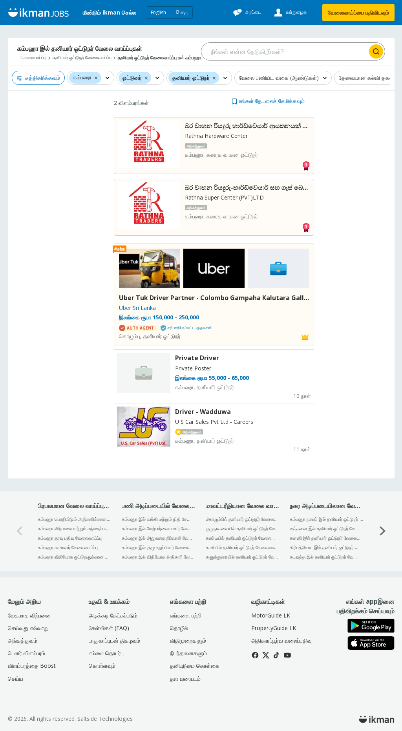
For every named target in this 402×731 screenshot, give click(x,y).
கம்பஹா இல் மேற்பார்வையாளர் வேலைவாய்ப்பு (158, 528)
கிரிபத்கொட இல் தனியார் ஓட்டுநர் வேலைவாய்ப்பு (326, 547)
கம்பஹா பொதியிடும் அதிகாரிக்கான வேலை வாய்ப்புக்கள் (74, 519)
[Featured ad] (305, 336)
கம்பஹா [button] (82, 77)
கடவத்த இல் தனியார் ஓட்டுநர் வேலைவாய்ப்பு (326, 556)
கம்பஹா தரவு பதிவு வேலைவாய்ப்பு (70, 538)
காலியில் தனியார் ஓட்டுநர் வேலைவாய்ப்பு (242, 547)
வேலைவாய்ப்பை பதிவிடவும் (358, 12)
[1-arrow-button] (383, 530)
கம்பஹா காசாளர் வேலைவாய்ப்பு (68, 547)
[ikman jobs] (38, 12)
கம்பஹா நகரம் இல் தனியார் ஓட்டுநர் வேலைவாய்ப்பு (326, 519)
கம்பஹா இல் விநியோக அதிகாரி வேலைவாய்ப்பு (158, 556)
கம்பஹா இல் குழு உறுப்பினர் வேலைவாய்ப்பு (158, 547)
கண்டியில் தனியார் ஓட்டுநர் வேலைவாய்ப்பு (242, 538)
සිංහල (182, 12)
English (158, 12)
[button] (96, 77)
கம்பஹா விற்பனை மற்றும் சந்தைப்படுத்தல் (74, 528)
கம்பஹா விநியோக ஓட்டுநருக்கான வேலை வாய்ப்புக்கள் (74, 556)
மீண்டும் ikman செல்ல (109, 12)
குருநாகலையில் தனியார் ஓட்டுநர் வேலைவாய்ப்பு (242, 528)
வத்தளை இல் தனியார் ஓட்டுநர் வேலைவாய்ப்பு (326, 528)
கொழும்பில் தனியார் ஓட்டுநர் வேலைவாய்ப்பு (242, 519)
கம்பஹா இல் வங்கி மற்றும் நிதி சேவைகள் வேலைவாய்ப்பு (158, 519)
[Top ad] (306, 165)
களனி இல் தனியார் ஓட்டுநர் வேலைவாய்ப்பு (326, 538)
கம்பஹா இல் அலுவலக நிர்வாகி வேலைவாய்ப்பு (158, 538)
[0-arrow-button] (19, 530)
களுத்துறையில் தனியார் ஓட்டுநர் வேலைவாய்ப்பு (242, 556)
